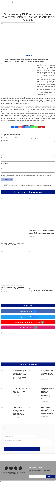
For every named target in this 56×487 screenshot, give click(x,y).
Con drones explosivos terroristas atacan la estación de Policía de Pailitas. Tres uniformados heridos (47, 373)
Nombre (3, 158)
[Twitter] (28, 127)
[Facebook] (14, 127)
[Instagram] (21, 127)
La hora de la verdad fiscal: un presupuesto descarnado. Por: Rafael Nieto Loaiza (12, 244)
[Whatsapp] (34, 127)
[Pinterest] (41, 127)
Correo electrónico (6, 163)
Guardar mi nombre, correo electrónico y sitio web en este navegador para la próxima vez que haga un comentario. (26, 176)
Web (2, 168)
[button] (2, 4)
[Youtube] (20, 468)
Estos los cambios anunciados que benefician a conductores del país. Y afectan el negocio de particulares (41, 290)
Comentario (4, 140)
